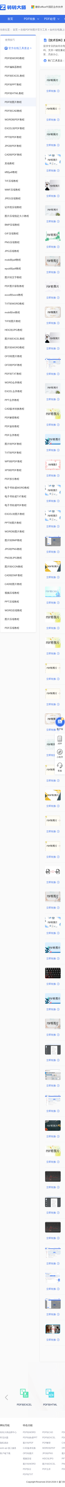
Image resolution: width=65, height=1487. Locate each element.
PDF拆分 (27, 1469)
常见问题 (4, 1437)
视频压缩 (27, 1458)
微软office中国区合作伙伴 (49, 6)
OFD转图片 (28, 1453)
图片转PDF (28, 1443)
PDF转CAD (47, 1432)
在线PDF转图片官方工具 (33, 29)
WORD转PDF (48, 1448)
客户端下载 (5, 1453)
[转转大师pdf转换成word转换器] (13, 9)
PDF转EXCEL (48, 1437)
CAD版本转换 (29, 1448)
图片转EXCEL (48, 1464)
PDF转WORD (29, 1432)
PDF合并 (46, 1469)
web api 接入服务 (8, 1448)
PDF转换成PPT (30, 1437)
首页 (10, 18)
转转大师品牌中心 (8, 1432)
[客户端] (60, 722)
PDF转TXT (28, 1474)
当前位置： (6, 29)
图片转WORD (29, 1464)
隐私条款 (4, 1443)
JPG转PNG (47, 1453)
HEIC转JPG (47, 1458)
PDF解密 (46, 1443)
